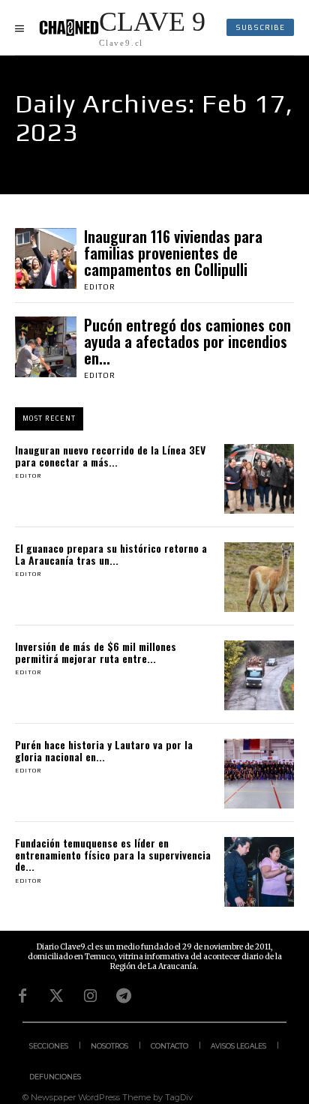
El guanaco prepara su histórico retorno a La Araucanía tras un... (111, 553)
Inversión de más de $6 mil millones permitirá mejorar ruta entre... (95, 651)
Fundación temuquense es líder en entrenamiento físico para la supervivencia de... (113, 854)
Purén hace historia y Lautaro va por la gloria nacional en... (104, 750)
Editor (100, 287)
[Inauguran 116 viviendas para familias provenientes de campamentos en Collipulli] (45, 259)
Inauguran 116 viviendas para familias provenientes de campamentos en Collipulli (173, 252)
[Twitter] (56, 996)
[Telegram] (123, 996)
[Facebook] (22, 996)
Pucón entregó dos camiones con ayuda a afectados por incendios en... (187, 341)
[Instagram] (90, 996)
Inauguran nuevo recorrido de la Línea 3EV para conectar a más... (110, 455)
